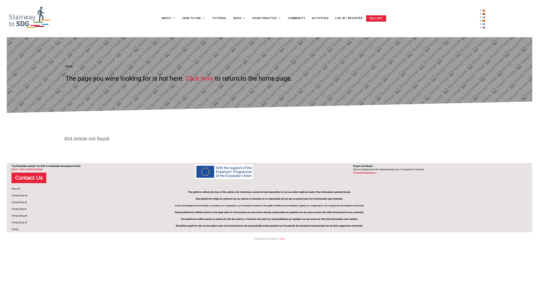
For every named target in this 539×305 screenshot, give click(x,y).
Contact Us (29, 178)
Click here (199, 78)
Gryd (282, 238)
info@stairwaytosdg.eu (364, 172)
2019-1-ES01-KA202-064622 (27, 169)
